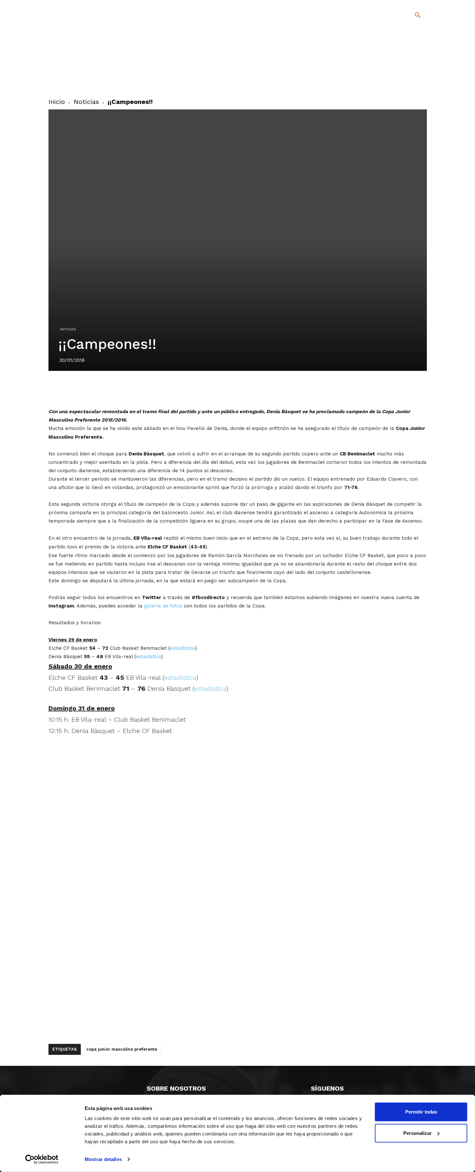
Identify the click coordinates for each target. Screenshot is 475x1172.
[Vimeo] (401, 80)
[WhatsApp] (259, 388)
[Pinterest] (230, 388)
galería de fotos (163, 606)
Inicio (56, 102)
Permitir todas (421, 1112)
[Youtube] (412, 80)
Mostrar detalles (103, 1159)
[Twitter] (400, 70)
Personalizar (417, 1133)
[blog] (410, 49)
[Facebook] (391, 71)
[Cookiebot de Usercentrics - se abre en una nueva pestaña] (42, 1159)
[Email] (274, 388)
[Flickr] (391, 80)
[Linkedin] (244, 388)
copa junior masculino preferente (121, 1049)
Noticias (86, 102)
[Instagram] (420, 71)
